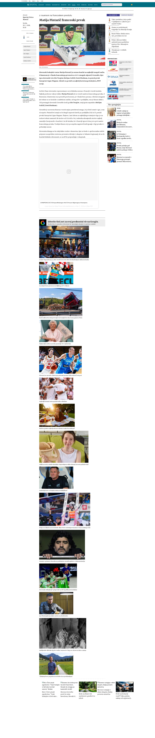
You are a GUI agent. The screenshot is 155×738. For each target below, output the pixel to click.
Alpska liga (71, 8)
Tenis (78, 4)
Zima (69, 4)
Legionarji (89, 8)
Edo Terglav (26, 53)
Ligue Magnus (27, 50)
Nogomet (41, 4)
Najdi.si (33, 1)
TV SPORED (24, 1)
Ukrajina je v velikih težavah (119, 51)
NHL (77, 8)
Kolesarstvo (56, 4)
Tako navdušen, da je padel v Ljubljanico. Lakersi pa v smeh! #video (121, 22)
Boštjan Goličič (27, 60)
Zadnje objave (127, 15)
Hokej (73, 4)
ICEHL (65, 8)
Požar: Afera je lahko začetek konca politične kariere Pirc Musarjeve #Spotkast (120, 43)
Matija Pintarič (27, 46)
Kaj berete (113, 15)
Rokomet (63, 4)
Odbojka (83, 4)
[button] (22, 5)
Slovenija (83, 8)
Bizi (29, 1)
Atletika (90, 4)
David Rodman (27, 57)
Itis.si (38, 1)
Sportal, (26, 17)
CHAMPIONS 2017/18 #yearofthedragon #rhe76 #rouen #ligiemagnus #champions (63, 202)
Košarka (48, 4)
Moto (96, 4)
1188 (42, 1)
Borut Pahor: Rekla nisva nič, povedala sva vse (120, 35)
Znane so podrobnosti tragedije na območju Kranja (122, 28)
